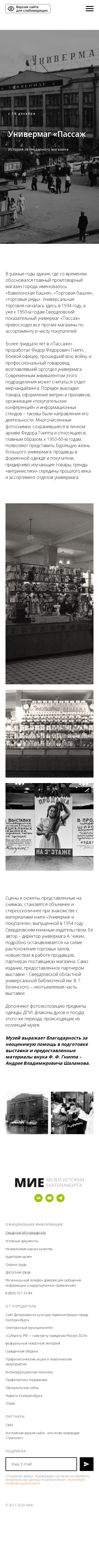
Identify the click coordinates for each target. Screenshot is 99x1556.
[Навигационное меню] (90, 9)
